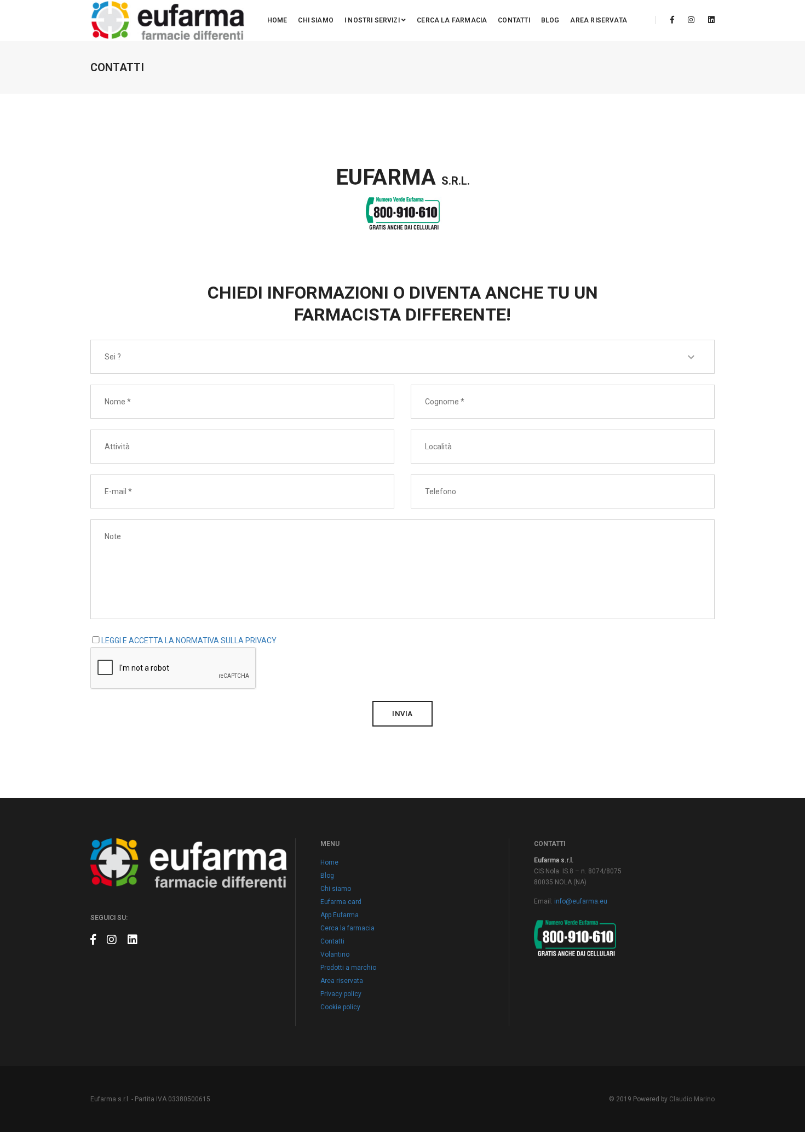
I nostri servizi (372, 20)
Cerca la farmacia (452, 20)
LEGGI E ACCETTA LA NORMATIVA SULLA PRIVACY (189, 640)
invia (402, 714)
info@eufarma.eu (580, 901)
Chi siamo (316, 20)
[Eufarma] (167, 20)
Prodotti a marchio (348, 967)
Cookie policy (340, 1007)
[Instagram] (691, 19)
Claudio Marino (692, 1099)
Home (277, 20)
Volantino (334, 954)
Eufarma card (340, 902)
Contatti (514, 20)
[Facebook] (672, 19)
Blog (550, 20)
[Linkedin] (708, 19)
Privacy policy (340, 994)
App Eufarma (339, 915)
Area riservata (598, 20)
